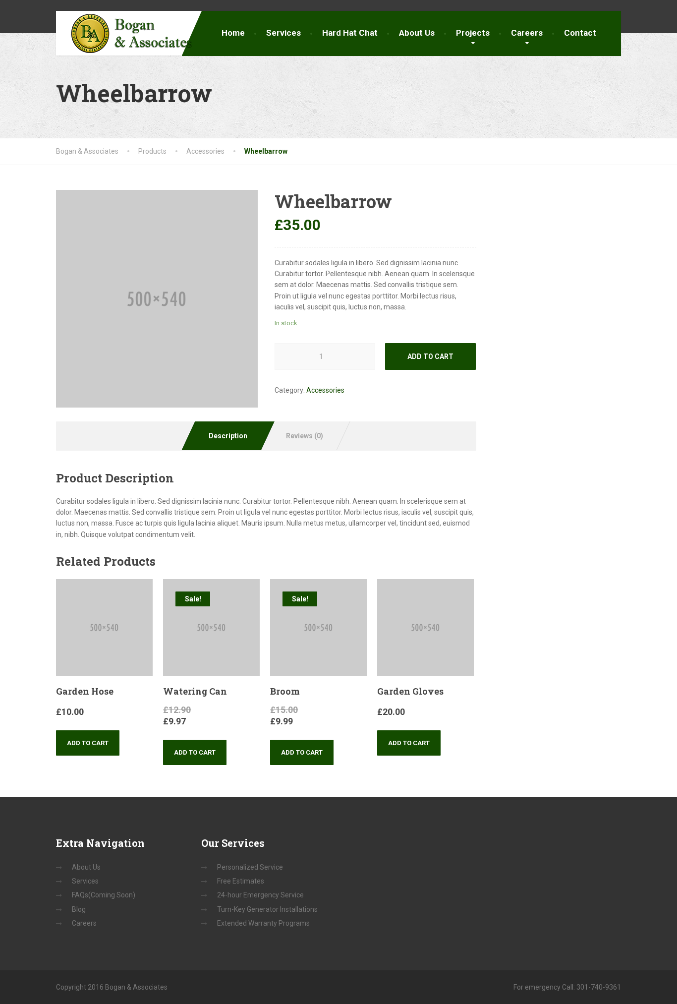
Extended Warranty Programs (263, 923)
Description (228, 436)
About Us (417, 33)
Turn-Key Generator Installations (267, 909)
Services (283, 33)
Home (233, 33)
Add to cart (430, 356)
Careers (527, 33)
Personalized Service (250, 867)
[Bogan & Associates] (124, 33)
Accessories (325, 390)
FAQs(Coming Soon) (103, 895)
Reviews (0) (304, 436)
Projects (473, 33)
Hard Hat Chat (350, 33)
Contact (580, 33)
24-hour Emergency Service (260, 895)
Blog (79, 909)
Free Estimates (240, 881)
